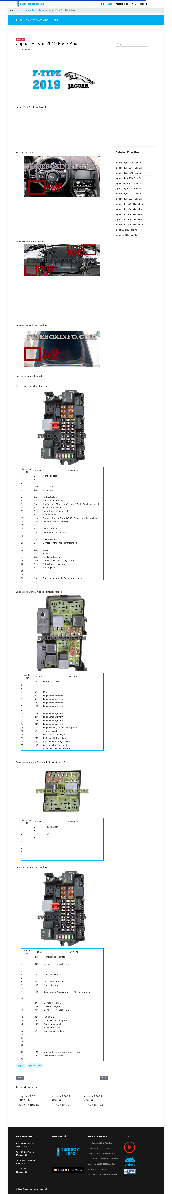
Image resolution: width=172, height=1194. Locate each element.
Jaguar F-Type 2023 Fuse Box (129, 193)
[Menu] (154, 4)
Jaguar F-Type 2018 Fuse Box (129, 173)
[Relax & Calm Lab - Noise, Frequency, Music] (68, 1170)
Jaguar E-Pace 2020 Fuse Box (129, 214)
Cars (110, 3)
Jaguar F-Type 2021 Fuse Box (129, 183)
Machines (145, 3)
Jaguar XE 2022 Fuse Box (92, 1097)
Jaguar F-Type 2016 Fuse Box (129, 162)
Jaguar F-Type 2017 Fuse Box (129, 167)
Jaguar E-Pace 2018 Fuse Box (129, 204)
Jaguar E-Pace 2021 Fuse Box (129, 219)
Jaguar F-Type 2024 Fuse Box (129, 198)
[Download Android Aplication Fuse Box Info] (140, 1161)
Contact (127, 1136)
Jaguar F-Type (35, 1065)
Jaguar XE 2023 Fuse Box (60, 1097)
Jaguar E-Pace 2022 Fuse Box (129, 224)
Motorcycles (122, 3)
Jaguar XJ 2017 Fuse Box (127, 235)
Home (101, 3)
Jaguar (18, 50)
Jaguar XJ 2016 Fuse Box (127, 229)
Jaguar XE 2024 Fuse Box (28, 1097)
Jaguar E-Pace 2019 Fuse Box (129, 209)
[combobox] (132, 44)
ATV (134, 3)
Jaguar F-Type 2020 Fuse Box (129, 178)
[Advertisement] (62, 128)
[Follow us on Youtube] (140, 1147)
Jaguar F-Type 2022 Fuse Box (129, 188)
